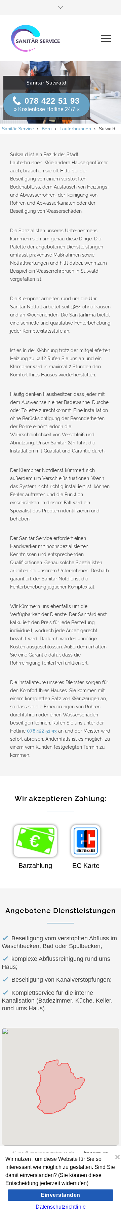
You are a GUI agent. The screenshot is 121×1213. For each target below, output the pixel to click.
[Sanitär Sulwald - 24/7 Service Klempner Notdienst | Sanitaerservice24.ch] (55, 38)
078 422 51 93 (52, 100)
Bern (47, 128)
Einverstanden (60, 1195)
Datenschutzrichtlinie (61, 1207)
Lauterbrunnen (75, 128)
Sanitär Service (18, 128)
